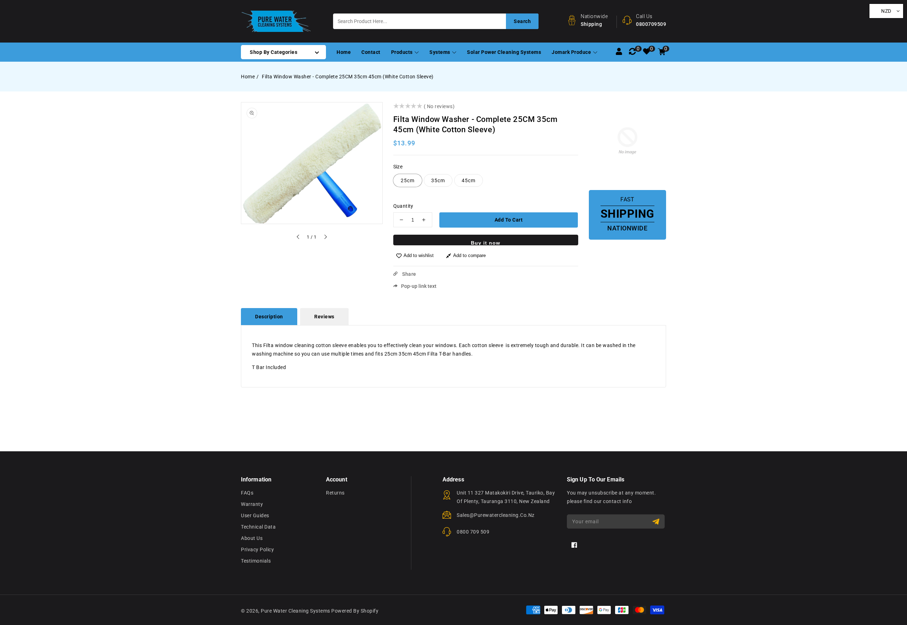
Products (402, 52)
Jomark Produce (572, 52)
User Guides (255, 515)
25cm (408, 180)
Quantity (403, 206)
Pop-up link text (418, 286)
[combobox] (436, 21)
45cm (468, 180)
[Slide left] (298, 238)
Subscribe (657, 521)
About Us (252, 538)
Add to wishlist (419, 255)
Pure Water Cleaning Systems (295, 611)
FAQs (247, 493)
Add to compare (469, 255)
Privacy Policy (257, 549)
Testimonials (256, 561)
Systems (440, 52)
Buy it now (485, 242)
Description (269, 316)
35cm (438, 180)
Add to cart (509, 220)
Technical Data (258, 527)
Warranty (252, 504)
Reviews (324, 316)
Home (248, 76)
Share (408, 274)
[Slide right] (325, 238)
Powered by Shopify (354, 611)
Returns (335, 493)
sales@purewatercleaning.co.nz (496, 515)
